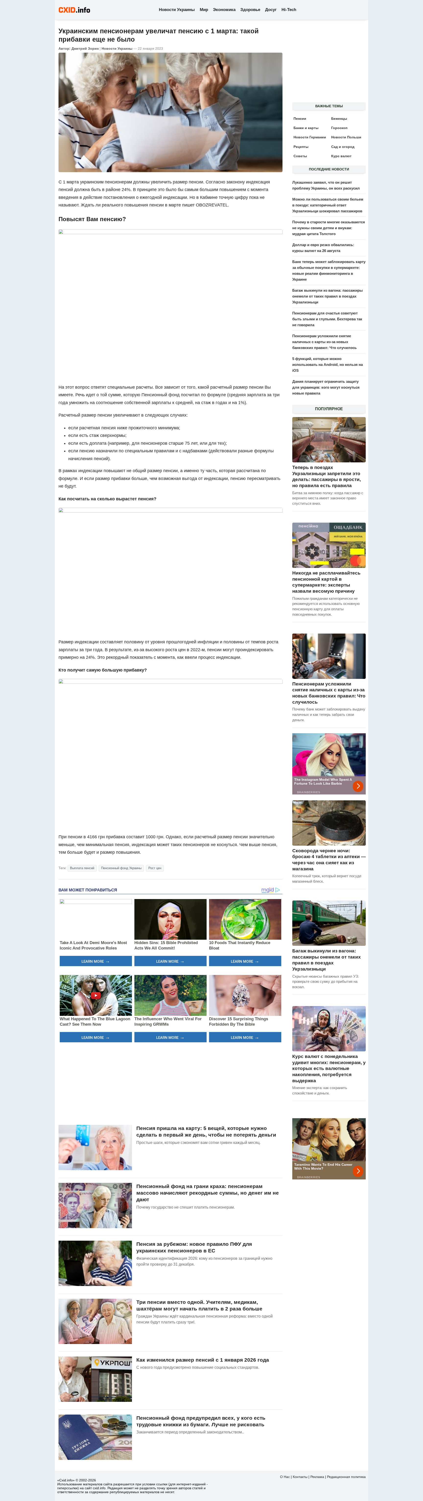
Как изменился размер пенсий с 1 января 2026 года (202, 1360)
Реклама (317, 1477)
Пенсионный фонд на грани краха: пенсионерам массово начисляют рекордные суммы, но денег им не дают (207, 1192)
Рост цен (154, 868)
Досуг (271, 9)
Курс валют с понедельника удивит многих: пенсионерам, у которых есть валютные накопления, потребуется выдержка (329, 1068)
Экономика (224, 9)
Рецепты (301, 147)
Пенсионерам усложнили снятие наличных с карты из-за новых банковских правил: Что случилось (324, 342)
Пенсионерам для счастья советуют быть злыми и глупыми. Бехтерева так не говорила (327, 319)
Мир (204, 9)
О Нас (285, 1477)
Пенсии (300, 118)
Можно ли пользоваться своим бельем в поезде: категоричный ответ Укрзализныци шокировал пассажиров (327, 205)
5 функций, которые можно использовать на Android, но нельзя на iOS (327, 364)
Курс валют (341, 156)
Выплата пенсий (82, 868)
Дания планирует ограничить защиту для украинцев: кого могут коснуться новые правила (326, 387)
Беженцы (339, 118)
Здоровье (250, 9)
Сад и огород (342, 147)
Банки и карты (306, 128)
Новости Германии (310, 137)
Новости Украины (177, 9)
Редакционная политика (346, 1477)
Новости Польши (346, 137)
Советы (300, 156)
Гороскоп (339, 128)
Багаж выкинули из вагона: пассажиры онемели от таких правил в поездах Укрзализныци (327, 296)
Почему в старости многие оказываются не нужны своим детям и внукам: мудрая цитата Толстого (328, 228)
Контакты (300, 1477)
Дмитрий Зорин (85, 48)
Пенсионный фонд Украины (121, 868)
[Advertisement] (170, 1083)
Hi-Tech (289, 9)
